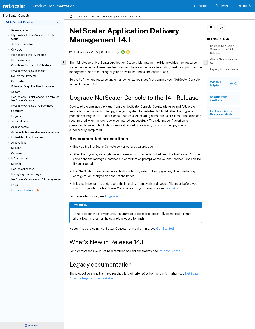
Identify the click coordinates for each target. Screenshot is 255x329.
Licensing (171, 188)
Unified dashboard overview (27, 137)
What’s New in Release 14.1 (223, 61)
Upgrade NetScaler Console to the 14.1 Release (222, 50)
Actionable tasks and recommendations (35, 132)
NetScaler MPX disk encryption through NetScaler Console (35, 98)
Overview (16, 49)
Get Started (165, 228)
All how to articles (22, 44)
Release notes (20, 30)
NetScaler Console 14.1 (129, 16)
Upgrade (16, 116)
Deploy (15, 91)
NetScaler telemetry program (29, 54)
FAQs (14, 184)
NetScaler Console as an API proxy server (36, 179)
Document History (22, 190)
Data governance (21, 60)
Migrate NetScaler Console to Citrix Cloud (33, 37)
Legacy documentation (224, 69)
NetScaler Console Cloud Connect (32, 105)
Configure (17, 110)
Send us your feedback (218, 98)
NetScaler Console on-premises (94, 16)
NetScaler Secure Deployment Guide (221, 113)
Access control (20, 126)
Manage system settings (26, 174)
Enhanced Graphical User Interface (32, 86)
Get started (18, 81)
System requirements (24, 75)
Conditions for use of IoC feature (31, 65)
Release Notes (169, 251)
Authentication (20, 121)
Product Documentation (54, 6)
